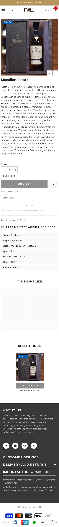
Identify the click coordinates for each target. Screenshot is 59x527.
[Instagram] (15, 446)
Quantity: (5, 164)
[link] (15, 328)
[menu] (3, 9)
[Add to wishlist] (53, 184)
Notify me (29, 205)
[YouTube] (24, 446)
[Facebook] (6, 446)
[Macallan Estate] (30, 367)
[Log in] (47, 9)
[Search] (11, 9)
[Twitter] (34, 446)
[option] (29, 47)
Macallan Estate (29, 390)
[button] (49, 73)
